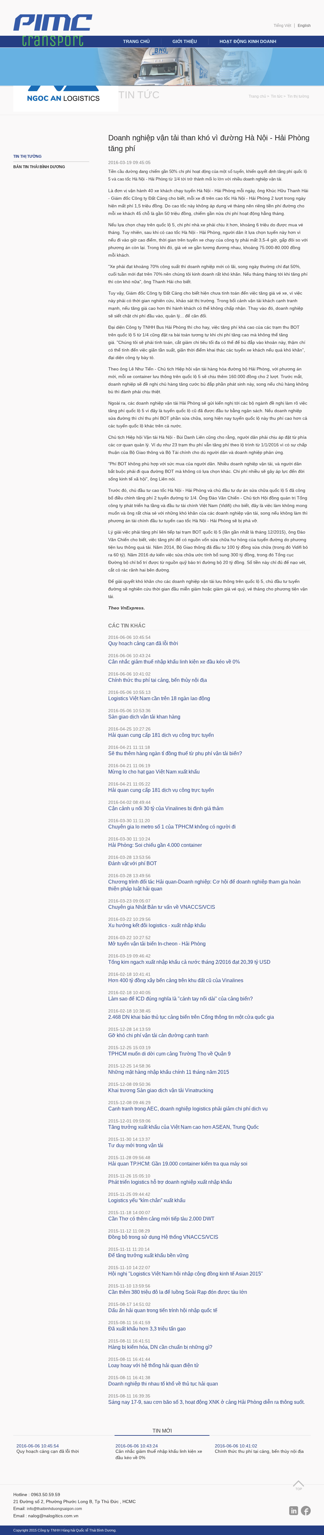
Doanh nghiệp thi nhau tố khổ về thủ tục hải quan (163, 1383)
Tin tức (138, 95)
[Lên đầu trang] (298, 1485)
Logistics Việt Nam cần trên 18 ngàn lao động (159, 698)
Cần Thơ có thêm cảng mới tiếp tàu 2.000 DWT (161, 1218)
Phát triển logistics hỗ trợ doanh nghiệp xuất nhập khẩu (170, 1182)
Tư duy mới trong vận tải (135, 1145)
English (304, 25)
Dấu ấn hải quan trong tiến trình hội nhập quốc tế (162, 1310)
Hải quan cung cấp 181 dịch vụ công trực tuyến (161, 735)
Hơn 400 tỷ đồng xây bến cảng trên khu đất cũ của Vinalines (175, 980)
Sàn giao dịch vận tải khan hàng (144, 716)
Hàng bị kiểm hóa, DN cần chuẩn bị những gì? (160, 1347)
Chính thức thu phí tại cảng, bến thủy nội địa (157, 680)
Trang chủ (136, 41)
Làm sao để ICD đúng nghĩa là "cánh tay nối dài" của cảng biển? (180, 998)
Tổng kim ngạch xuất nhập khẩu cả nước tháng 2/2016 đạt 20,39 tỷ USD (189, 962)
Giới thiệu (184, 41)
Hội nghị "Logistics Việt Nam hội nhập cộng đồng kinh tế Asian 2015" (185, 1273)
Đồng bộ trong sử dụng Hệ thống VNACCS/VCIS (163, 1237)
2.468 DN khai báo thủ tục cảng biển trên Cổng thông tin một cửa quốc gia (191, 1017)
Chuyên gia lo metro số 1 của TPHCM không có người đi (172, 826)
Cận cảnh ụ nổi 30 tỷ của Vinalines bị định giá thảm (165, 808)
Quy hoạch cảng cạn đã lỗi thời (143, 643)
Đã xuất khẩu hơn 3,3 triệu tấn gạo (147, 1328)
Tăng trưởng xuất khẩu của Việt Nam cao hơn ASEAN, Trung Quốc (183, 1127)
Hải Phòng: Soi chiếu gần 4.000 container (155, 845)
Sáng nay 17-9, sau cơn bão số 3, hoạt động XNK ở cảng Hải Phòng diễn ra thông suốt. (206, 1402)
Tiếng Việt (282, 25)
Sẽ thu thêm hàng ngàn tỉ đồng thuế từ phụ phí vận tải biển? (175, 753)
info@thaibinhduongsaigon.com (54, 1509)
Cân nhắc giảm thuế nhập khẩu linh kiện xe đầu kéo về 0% (174, 661)
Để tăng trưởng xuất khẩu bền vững (148, 1255)
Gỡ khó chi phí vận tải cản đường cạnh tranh (158, 1035)
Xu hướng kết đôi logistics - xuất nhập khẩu (157, 925)
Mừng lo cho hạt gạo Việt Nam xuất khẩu (154, 771)
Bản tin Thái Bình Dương (39, 167)
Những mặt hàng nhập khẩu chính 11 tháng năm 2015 (168, 1072)
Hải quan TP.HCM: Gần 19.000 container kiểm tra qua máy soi (177, 1163)
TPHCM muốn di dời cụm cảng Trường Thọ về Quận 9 (169, 1053)
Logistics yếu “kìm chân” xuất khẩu (146, 1200)
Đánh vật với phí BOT (132, 863)
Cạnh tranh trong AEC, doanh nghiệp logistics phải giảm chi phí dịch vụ (188, 1108)
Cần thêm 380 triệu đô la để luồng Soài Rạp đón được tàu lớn (177, 1292)
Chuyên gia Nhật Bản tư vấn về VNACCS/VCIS (161, 907)
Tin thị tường (298, 96)
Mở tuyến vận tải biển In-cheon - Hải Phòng (157, 943)
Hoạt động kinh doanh (248, 41)
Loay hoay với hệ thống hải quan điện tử (153, 1365)
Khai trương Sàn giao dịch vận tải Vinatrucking (160, 1090)
